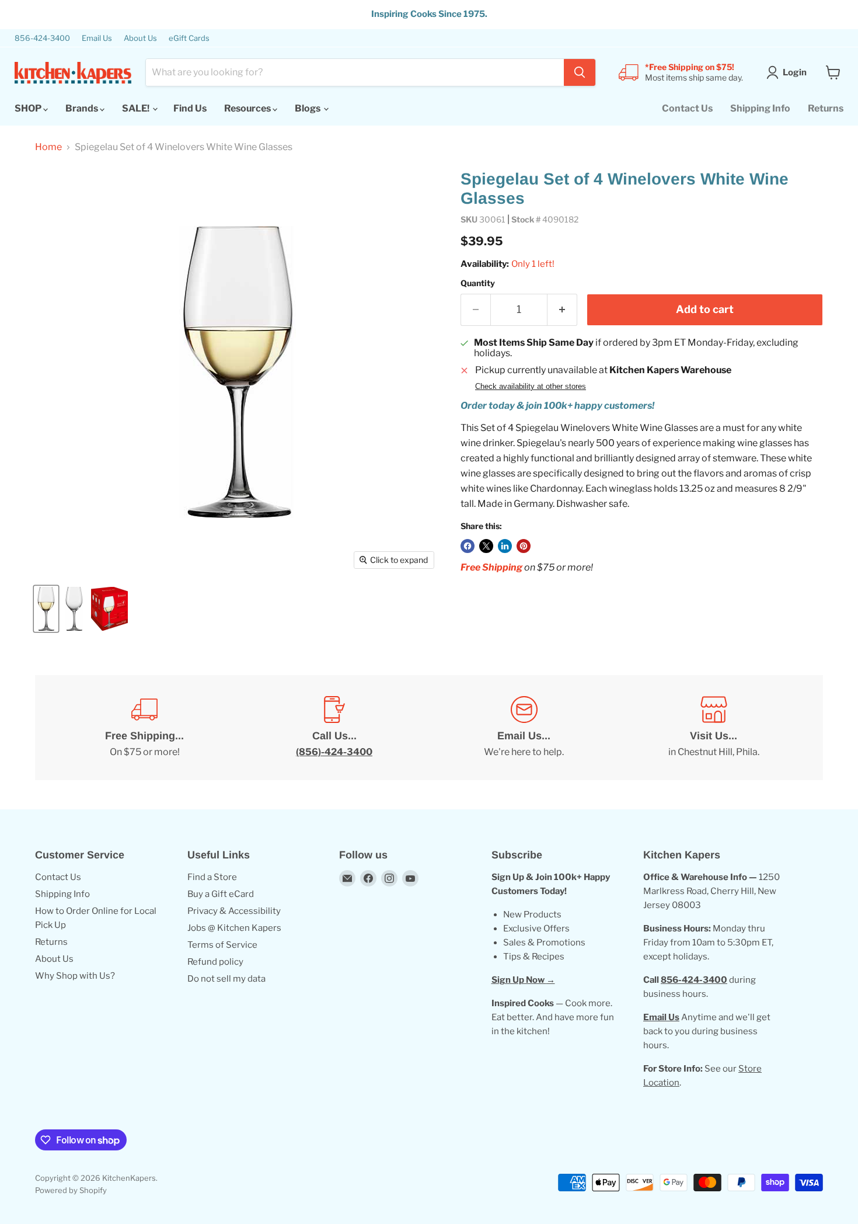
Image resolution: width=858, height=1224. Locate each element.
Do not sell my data (226, 978)
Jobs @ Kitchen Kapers (234, 928)
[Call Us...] (334, 727)
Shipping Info (760, 108)
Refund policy (215, 962)
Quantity (478, 283)
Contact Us (687, 108)
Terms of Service (222, 945)
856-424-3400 (42, 38)
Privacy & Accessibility (234, 911)
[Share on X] (486, 546)
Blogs (308, 108)
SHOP (29, 108)
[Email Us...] (524, 727)
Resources (248, 108)
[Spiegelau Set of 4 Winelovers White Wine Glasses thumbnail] (46, 609)
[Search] (579, 72)
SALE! (136, 108)
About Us (140, 38)
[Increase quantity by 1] (562, 310)
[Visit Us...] (713, 727)
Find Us (190, 108)
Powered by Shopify (71, 1190)
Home (48, 147)
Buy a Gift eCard (220, 894)
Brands (82, 108)
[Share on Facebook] (468, 546)
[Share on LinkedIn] (505, 546)
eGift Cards (189, 38)
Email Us (97, 38)
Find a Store (212, 877)
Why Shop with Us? (75, 976)
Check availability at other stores (530, 386)
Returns (825, 108)
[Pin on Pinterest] (524, 546)
